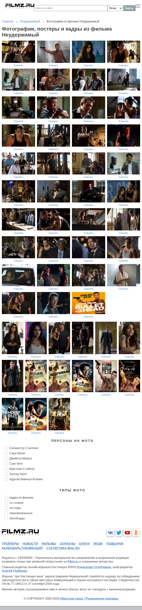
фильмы (49, 543)
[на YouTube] (127, 532)
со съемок (16, 502)
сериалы (67, 543)
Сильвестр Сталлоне (23, 448)
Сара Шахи (17, 453)
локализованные (21, 513)
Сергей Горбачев (14, 570)
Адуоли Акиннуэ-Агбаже (26, 479)
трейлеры (10, 543)
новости (30, 543)
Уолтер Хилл (18, 474)
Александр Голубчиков (94, 567)
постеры (15, 508)
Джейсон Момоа (20, 458)
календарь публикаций (22, 548)
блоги (84, 543)
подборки (114, 543)
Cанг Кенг (16, 463)
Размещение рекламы (102, 598)
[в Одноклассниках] (136, 532)
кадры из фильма (21, 497)
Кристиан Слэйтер (22, 468)
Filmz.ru (73, 561)
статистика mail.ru (63, 548)
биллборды (17, 518)
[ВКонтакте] (110, 532)
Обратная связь (72, 598)
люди (98, 543)
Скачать (18, 65)
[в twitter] (119, 532)
